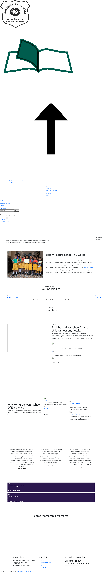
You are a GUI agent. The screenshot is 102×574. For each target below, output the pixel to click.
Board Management (51, 190)
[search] (0, 214)
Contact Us (49, 195)
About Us (48, 188)
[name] (6, 185)
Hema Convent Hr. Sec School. (24, 571)
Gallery (48, 192)
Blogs (42, 565)
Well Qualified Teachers (15, 298)
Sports (46, 409)
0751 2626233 (11, 182)
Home (47, 187)
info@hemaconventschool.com (17, 180)
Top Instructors (6, 220)
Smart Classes (75, 414)
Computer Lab (75, 404)
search (16, 210)
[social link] (0, 212)
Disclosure (48, 193)
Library (46, 400)
